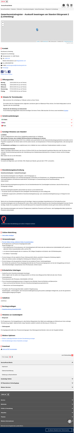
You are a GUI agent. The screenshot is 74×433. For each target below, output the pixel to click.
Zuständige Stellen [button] (6, 379)
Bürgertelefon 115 (21, 60)
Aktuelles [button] (3, 412)
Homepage (5, 67)
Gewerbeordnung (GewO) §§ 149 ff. (11, 309)
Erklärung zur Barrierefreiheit (9, 374)
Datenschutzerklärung (7, 370)
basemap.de (45, 41)
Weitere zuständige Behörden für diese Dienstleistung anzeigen (18, 338)
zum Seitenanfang (66, 355)
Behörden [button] (3, 404)
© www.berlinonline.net (68, 41)
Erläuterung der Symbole (6, 74)
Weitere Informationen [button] (7, 421)
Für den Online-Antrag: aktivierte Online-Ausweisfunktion (17, 242)
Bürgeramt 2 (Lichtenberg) (52, 9)
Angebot (66, 110)
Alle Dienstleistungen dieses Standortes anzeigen (15, 340)
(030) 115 (7, 58)
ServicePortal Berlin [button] (6, 362)
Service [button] (3, 400)
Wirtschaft (19, 9)
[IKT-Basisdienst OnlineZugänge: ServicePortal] (7, 357)
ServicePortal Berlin (5, 9)
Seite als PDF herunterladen (9, 349)
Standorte (13, 9)
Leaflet (38, 41)
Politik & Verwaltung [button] (7, 408)
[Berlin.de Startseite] (4, 1)
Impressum (5, 366)
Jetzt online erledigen (8, 235)
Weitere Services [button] (6, 387)
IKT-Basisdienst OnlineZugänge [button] (10, 383)
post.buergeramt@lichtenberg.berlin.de (16, 65)
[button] (37, 29)
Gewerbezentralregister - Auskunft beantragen (33, 9)
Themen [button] (3, 417)
